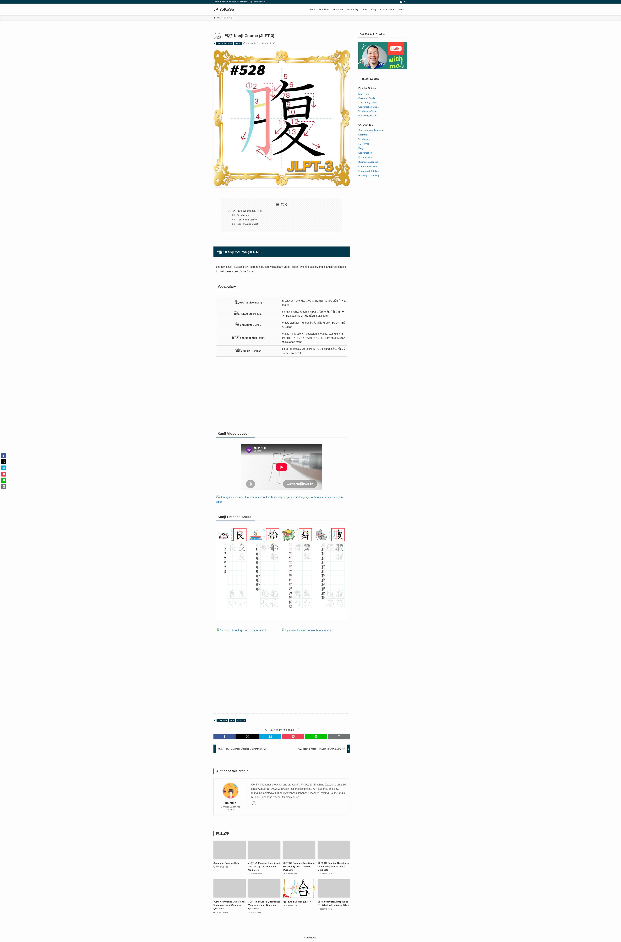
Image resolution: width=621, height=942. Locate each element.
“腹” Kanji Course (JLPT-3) (247, 210)
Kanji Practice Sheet (247, 224)
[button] (224, 736)
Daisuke (230, 803)
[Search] (405, 2)
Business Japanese (368, 162)
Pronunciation (365, 157)
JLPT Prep (221, 43)
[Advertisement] (281, 393)
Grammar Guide (366, 98)
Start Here (363, 94)
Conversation (365, 152)
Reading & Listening (368, 175)
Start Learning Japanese (371, 130)
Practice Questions (368, 115)
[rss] (401, 2)
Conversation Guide (368, 107)
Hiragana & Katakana (369, 171)
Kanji (230, 43)
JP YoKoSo (223, 9)
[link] (254, 803)
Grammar (363, 134)
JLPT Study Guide (367, 102)
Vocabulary (243, 215)
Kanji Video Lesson (247, 219)
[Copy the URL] (339, 736)
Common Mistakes (367, 166)
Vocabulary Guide (367, 111)
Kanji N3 (238, 43)
